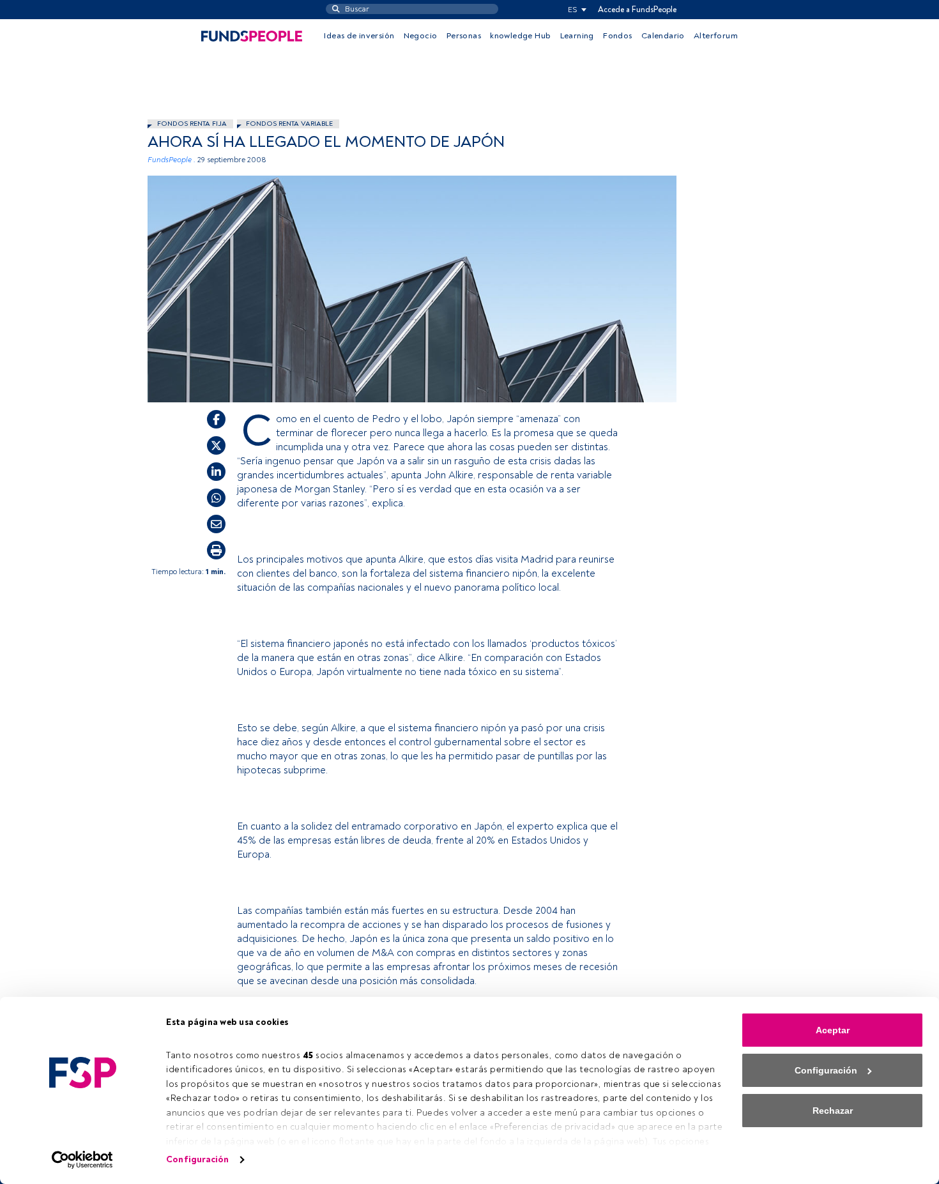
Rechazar (833, 1110)
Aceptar (833, 1030)
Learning (577, 36)
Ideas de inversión (359, 36)
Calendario (663, 36)
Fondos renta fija (192, 123)
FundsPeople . (171, 160)
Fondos (617, 36)
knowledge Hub (520, 36)
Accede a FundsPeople (637, 9)
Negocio (421, 36)
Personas (464, 36)
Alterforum (716, 36)
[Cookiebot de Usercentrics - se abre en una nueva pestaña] (83, 1160)
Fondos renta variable (289, 123)
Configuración (197, 1159)
